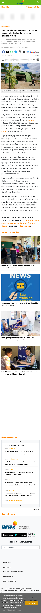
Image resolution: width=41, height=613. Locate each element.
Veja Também (10, 232)
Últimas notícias (33, 7)
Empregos (5, 27)
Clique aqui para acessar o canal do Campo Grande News (20, 223)
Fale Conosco (9, 576)
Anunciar (7, 567)
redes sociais (24, 226)
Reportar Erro (9, 581)
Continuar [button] (31, 603)
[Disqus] (20, 405)
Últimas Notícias (9, 438)
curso (4, 131)
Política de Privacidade (13, 572)
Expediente (7, 562)
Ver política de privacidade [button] (12, 610)
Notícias (36, 509)
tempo (31, 120)
